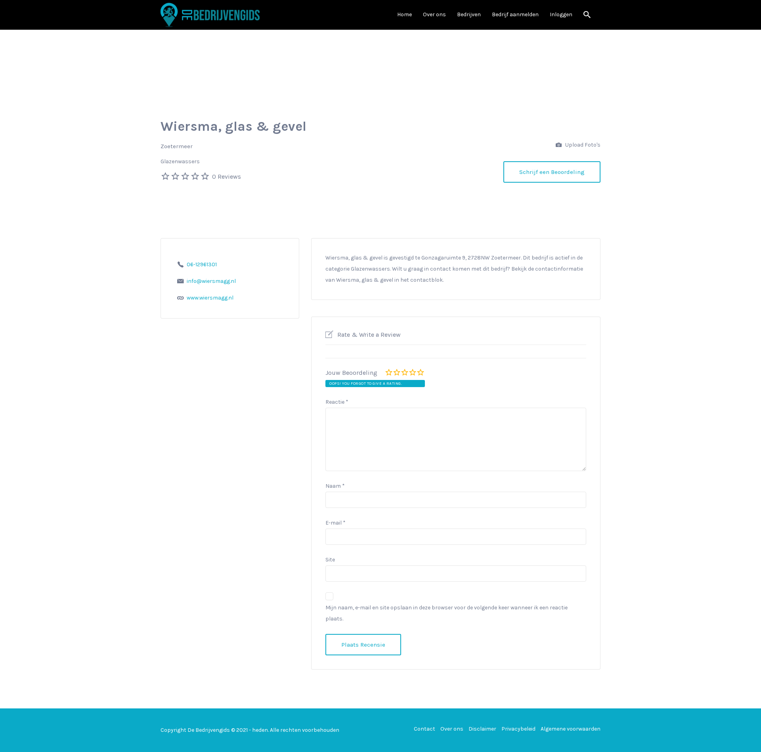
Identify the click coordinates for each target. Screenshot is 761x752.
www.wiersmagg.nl (210, 297)
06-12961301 (202, 264)
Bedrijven (469, 14)
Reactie (336, 402)
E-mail (335, 522)
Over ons (434, 14)
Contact (424, 728)
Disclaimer (482, 728)
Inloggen (561, 14)
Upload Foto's (582, 144)
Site (330, 559)
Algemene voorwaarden (570, 728)
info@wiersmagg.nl (211, 281)
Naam (335, 486)
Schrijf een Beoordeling (552, 172)
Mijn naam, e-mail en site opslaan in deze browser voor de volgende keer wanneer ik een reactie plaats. (446, 613)
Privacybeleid (518, 728)
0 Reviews (226, 176)
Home (404, 14)
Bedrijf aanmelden (515, 14)
